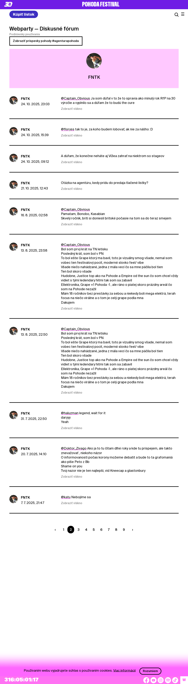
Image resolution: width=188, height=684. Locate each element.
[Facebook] (146, 680)
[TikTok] (175, 680)
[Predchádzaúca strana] (56, 529)
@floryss (67, 129)
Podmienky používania (24, 34)
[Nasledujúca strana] (131, 529)
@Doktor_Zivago (73, 448)
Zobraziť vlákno (71, 109)
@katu (65, 497)
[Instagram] (161, 680)
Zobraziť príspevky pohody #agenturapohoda (46, 41)
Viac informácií (124, 670)
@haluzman (69, 413)
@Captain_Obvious (75, 98)
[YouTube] (153, 680)
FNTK (25, 99)
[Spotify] (168, 680)
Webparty (21, 29)
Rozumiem (150, 671)
